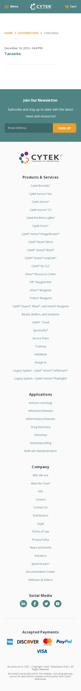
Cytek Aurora (41, 202)
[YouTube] (57, 603)
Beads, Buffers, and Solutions (40, 314)
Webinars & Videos (40, 580)
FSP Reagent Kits (40, 282)
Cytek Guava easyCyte (40, 258)
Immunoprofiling (40, 443)
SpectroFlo (40, 330)
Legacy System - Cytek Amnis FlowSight (40, 378)
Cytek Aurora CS (40, 210)
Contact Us (40, 507)
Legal (40, 524)
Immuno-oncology (40, 403)
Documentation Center (40, 572)
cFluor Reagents (40, 290)
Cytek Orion (40, 226)
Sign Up (64, 128)
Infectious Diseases (40, 411)
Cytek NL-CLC (41, 266)
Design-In (41, 362)
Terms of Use (40, 531)
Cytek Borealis (40, 186)
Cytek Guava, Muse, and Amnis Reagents (40, 306)
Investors (40, 556)
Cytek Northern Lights (40, 218)
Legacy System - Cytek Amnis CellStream (40, 370)
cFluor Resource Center (40, 274)
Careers (41, 499)
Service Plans (40, 338)
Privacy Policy (40, 540)
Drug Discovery (40, 427)
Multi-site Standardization (40, 451)
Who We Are (40, 475)
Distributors (28, 33)
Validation (40, 354)
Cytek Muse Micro (40, 242)
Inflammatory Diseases (40, 419)
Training (40, 346)
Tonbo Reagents (40, 298)
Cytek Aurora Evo (40, 194)
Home (8, 33)
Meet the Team (40, 483)
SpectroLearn (41, 564)
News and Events (40, 547)
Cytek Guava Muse (40, 250)
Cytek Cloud (40, 322)
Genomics (40, 435)
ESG (40, 491)
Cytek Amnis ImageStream (41, 234)
